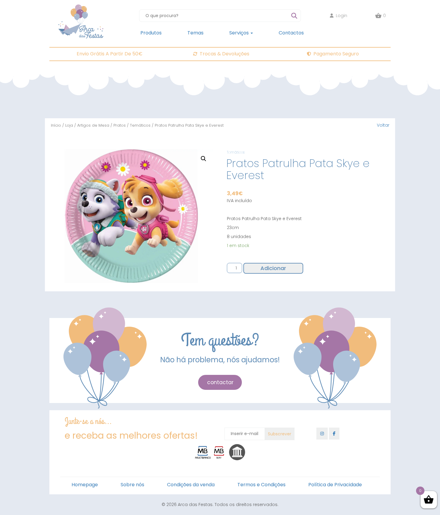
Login (341, 16)
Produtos (151, 32)
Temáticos (140, 125)
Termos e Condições (261, 484)
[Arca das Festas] (81, 7)
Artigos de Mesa (93, 125)
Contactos (291, 32)
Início (56, 125)
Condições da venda (191, 484)
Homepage (85, 484)
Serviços (239, 32)
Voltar (383, 125)
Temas (195, 32)
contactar (220, 382)
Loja (69, 125)
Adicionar (273, 268)
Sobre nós (132, 484)
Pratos (119, 125)
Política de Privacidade (335, 484)
